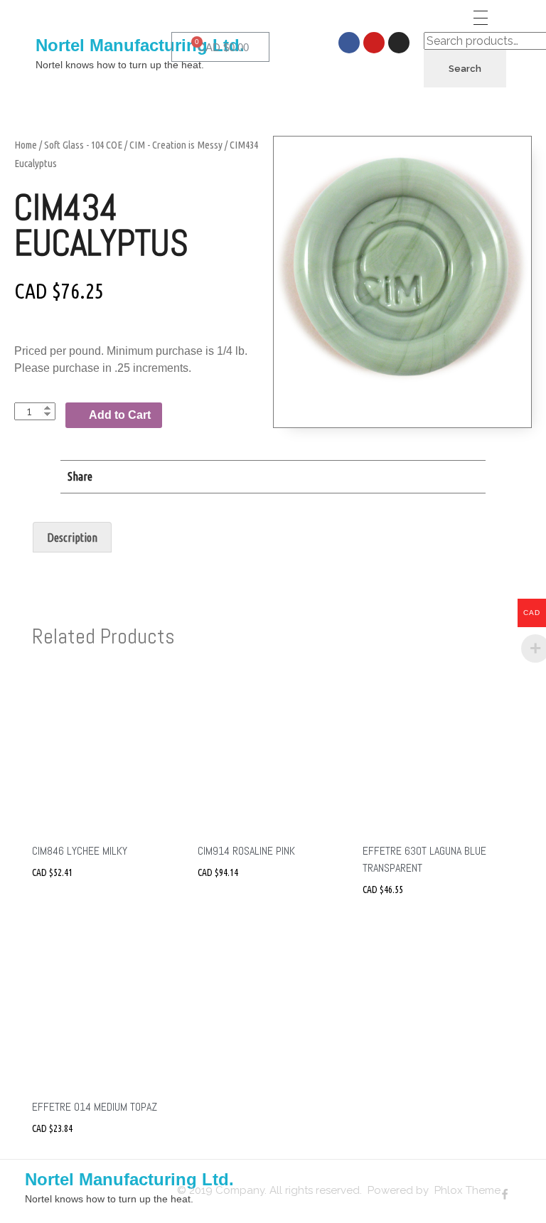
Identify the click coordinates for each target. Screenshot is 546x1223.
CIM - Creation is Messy (176, 145)
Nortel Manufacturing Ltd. (140, 45)
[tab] (72, 537)
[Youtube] (374, 42)
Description (72, 537)
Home (25, 145)
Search (465, 68)
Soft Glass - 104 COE (83, 145)
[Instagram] (399, 42)
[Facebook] (349, 42)
